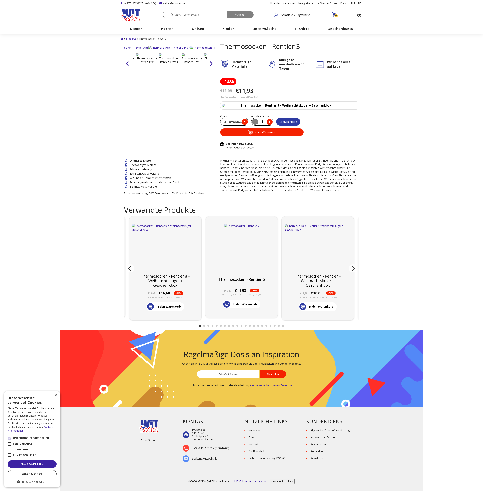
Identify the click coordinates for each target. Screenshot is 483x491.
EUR (353, 3)
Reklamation (318, 444)
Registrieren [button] (318, 458)
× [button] (56, 395)
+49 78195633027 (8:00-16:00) (140, 3)
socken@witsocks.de (174, 3)
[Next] (353, 268)
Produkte (131, 38)
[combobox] (234, 122)
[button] (292, 15)
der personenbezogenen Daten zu (271, 385)
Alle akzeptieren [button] (32, 464)
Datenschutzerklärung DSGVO (267, 458)
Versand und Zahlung (323, 437)
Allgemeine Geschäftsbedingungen (332, 430)
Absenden (273, 374)
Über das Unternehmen (283, 3)
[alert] (32, 439)
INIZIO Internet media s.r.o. (250, 481)
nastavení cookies (282, 481)
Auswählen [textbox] (233, 122)
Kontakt (344, 3)
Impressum (255, 430)
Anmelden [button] (317, 451)
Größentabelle (288, 122)
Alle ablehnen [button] (32, 473)
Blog (251, 437)
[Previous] (130, 268)
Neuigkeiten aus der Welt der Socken (318, 3)
